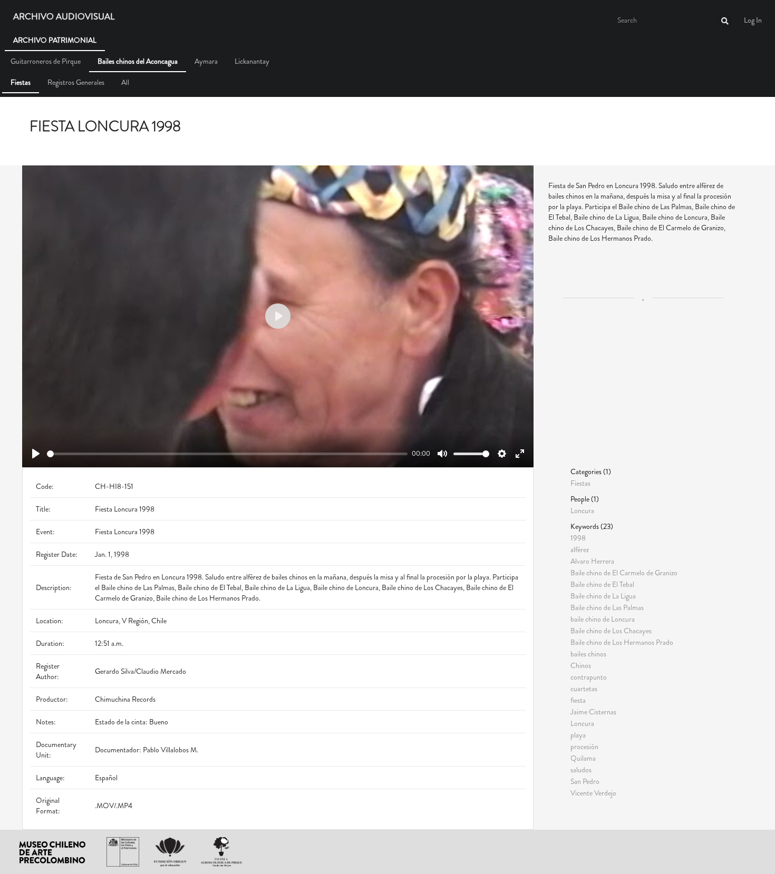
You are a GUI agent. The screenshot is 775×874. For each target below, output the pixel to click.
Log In (753, 20)
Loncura (582, 510)
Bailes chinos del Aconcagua (138, 61)
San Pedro (584, 781)
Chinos (580, 665)
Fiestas (21, 82)
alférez (579, 549)
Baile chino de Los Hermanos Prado (621, 642)
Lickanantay (252, 61)
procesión (584, 746)
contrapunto (588, 677)
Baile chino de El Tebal (602, 584)
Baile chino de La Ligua (603, 596)
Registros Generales (75, 82)
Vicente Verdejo (593, 792)
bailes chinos (588, 654)
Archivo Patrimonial (54, 40)
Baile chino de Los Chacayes (611, 630)
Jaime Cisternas (593, 711)
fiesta (578, 700)
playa (578, 735)
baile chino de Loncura (602, 619)
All (125, 82)
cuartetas (583, 688)
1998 (578, 538)
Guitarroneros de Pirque (46, 61)
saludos (581, 769)
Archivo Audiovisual (63, 17)
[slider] (227, 454)
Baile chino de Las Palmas (607, 607)
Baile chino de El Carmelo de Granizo (623, 572)
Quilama (583, 758)
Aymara (206, 61)
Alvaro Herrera (592, 561)
